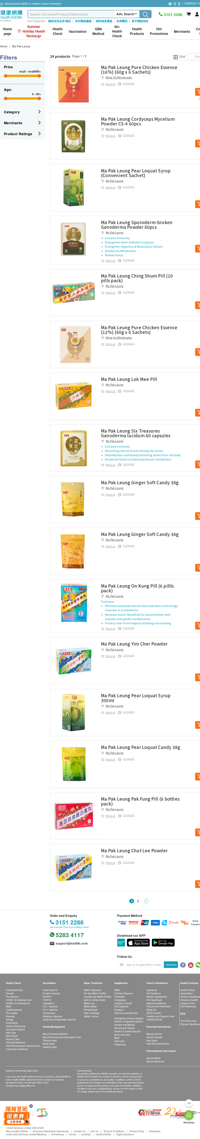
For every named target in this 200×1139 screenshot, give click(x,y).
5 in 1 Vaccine (50, 1006)
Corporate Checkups (17, 1049)
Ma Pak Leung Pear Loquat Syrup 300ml (136, 697)
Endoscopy (12, 1022)
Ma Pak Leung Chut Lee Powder (134, 850)
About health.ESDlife (17, 1131)
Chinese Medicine (15, 1042)
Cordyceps (120, 1000)
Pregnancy (120, 1044)
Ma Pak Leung (21, 46)
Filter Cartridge (92, 1013)
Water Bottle (90, 1006)
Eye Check (11, 1035)
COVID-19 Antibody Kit (18, 1003)
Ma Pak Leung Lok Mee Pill (129, 379)
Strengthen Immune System (129, 1018)
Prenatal (10, 1016)
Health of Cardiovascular (127, 1031)
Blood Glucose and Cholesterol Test (62, 1037)
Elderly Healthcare (156, 1003)
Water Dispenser (93, 990)
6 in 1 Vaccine (50, 1009)
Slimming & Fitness (124, 1028)
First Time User (188, 1020)
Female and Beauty (124, 1024)
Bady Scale (49, 1043)
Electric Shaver (154, 1037)
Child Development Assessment (23, 1045)
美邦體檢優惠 (83, 21)
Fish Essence (121, 1006)
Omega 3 (119, 1009)
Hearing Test (12, 1039)
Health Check (187, 990)
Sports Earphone (155, 1061)
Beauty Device (154, 1033)
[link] (73, 84)
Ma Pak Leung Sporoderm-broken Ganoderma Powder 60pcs (136, 224)
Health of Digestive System (128, 1021)
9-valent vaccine (51, 993)
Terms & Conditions (114, 1131)
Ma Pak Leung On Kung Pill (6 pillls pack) (137, 588)
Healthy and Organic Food (160, 1016)
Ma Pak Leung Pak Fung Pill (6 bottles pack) (140, 801)
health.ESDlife (103, 1134)
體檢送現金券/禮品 (59, 21)
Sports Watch (153, 1058)
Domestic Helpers (15, 1029)
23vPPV (47, 996)
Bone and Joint (122, 1034)
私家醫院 (122, 21)
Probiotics (119, 996)
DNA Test (11, 1032)
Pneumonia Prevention (158, 1006)
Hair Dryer (151, 1040)
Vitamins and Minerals (126, 1013)
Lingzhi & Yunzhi (123, 1003)
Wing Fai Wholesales (119, 77)
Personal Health (189, 1000)
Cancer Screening (15, 1026)
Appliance (151, 990)
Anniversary (57, 1134)
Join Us (94, 1131)
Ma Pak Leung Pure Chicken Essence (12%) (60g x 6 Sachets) (139, 329)
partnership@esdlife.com (23, 1085)
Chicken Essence (123, 993)
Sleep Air (151, 1009)
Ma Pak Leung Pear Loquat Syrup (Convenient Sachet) (136, 172)
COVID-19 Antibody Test (18, 1000)
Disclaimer (155, 1131)
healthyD (86, 1134)
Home (3, 46)
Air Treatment (153, 993)
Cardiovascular (14, 1009)
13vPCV (47, 1000)
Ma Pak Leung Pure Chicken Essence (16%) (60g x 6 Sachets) (139, 69)
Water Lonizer (91, 1016)
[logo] (11, 21)
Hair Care (119, 1041)
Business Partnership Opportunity (51, 1131)
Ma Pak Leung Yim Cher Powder (134, 643)
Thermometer (50, 1040)
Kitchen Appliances (156, 996)
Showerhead (90, 1009)
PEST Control (153, 1013)
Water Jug (89, 1003)
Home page (7, 31)
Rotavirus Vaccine (52, 1016)
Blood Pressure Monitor (55, 1033)
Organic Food (187, 1003)
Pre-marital (12, 1013)
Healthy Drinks (154, 1019)
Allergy (9, 1019)
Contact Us (79, 1131)
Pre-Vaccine (12, 996)
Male (8, 1006)
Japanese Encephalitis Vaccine (59, 1019)
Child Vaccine (50, 990)
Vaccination (186, 993)
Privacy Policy (136, 1131)
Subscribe (171, 964)
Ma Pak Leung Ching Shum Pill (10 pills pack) (137, 277)
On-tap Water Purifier (95, 993)
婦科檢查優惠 (104, 21)
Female (10, 993)
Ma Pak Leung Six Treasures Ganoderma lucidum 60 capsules (135, 433)
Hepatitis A (48, 1003)
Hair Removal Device (157, 1043)
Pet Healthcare (154, 1000)
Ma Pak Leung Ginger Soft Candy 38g (140, 482)
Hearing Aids (50, 1047)
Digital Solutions (125, 1134)
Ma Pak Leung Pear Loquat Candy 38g (140, 747)
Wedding (41, 1134)
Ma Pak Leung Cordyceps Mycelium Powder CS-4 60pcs (138, 121)
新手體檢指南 (140, 21)
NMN (117, 990)
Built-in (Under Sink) (94, 1000)
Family (72, 1134)
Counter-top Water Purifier (97, 996)
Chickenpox (49, 1013)
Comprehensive (14, 990)
